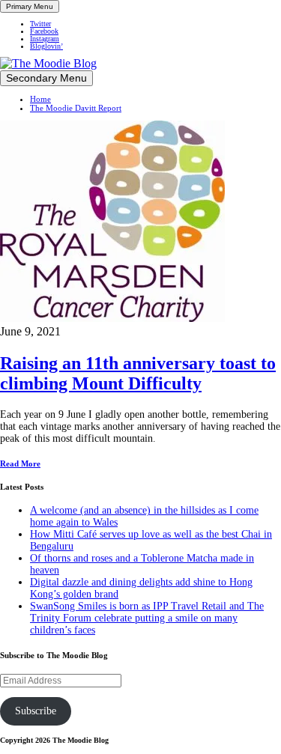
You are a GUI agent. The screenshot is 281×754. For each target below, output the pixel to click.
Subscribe (35, 711)
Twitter (40, 24)
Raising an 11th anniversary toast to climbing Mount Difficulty (138, 373)
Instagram (44, 39)
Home (40, 98)
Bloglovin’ (46, 46)
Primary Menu (29, 6)
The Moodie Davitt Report (75, 107)
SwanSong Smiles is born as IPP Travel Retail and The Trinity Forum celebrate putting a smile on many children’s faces (147, 618)
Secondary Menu (46, 78)
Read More (20, 463)
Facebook (44, 31)
